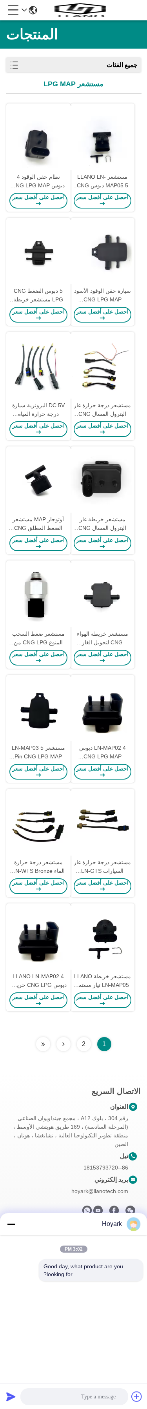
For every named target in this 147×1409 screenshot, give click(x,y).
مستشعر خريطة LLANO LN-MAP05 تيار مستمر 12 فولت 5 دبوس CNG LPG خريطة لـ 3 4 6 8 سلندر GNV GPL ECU (102, 981)
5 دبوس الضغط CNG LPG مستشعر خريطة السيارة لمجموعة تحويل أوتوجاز (38, 296)
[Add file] (136, 1396)
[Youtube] (98, 1213)
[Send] (11, 1396)
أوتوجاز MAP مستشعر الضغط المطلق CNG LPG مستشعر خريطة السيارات (38, 524)
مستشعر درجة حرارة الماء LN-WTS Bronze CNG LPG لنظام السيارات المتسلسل (38, 867)
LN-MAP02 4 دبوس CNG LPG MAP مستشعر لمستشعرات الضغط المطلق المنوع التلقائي (102, 753)
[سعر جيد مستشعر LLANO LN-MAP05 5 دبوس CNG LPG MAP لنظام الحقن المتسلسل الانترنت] (103, 137)
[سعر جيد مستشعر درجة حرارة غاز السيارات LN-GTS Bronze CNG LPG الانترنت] (103, 823)
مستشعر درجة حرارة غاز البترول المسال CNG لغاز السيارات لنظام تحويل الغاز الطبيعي (102, 410)
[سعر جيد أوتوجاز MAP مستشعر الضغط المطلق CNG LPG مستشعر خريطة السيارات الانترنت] (38, 480)
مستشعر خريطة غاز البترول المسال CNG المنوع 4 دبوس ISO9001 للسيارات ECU (102, 524)
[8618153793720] (87, 1213)
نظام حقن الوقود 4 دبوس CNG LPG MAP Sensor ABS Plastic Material (38, 182)
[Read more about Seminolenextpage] (63, 1044)
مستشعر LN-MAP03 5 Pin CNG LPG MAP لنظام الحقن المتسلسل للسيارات (38, 753)
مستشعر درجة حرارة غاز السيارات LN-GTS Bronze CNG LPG (102, 867)
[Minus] (11, 1224)
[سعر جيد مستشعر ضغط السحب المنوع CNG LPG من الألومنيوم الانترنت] (38, 594)
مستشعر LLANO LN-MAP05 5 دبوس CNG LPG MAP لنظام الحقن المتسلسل (102, 182)
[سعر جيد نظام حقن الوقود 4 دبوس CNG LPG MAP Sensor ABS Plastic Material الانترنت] (38, 137)
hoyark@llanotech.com (99, 1191)
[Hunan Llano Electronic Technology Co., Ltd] (80, 10)
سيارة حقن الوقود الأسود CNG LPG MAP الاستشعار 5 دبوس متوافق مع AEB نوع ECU (102, 296)
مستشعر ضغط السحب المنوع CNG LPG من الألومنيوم (38, 639)
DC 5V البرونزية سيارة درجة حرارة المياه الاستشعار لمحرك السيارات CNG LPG (38, 410)
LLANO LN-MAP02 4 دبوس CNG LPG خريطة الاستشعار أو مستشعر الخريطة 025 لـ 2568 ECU (38, 981)
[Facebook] (114, 1213)
